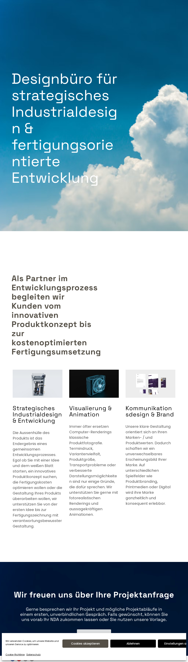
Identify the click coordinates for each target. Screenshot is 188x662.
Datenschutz (33, 654)
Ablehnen (133, 644)
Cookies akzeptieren (85, 644)
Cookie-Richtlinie (15, 654)
